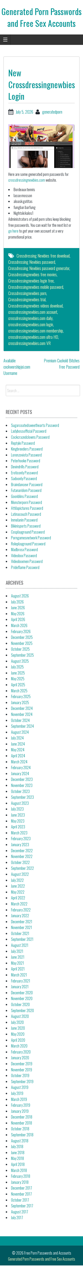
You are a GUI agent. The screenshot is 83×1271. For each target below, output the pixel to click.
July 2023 (17, 809)
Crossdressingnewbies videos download (35, 306)
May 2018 (17, 1158)
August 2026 (20, 596)
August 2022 (20, 874)
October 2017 (20, 1200)
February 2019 (20, 1105)
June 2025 (18, 673)
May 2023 (17, 821)
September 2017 (22, 1206)
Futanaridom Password (26, 490)
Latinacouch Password (26, 514)
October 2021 (20, 933)
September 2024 (22, 726)
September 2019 (22, 1081)
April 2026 (18, 619)
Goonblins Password (24, 496)
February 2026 (21, 631)
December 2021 (21, 921)
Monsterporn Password (26, 502)
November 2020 (22, 998)
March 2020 (19, 1046)
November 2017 (21, 1194)
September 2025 (22, 655)
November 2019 (21, 1069)
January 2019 (20, 1111)
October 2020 (20, 1004)
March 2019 (19, 1099)
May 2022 (17, 892)
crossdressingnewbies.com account (32, 312)
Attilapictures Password (27, 508)
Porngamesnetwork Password (31, 538)
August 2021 (19, 945)
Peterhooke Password (25, 460)
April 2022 (18, 898)
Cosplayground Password (28, 532)
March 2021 (19, 975)
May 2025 (17, 678)
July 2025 (17, 667)
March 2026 (19, 625)
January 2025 (20, 702)
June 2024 (18, 744)
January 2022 (20, 915)
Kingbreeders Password (27, 449)
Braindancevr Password (26, 484)
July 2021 (17, 951)
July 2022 (17, 880)
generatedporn (52, 112)
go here (13, 231)
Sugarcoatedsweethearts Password (35, 425)
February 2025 (21, 696)
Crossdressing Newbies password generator (38, 268)
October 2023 (20, 791)
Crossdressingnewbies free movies (32, 274)
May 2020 (17, 1034)
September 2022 (22, 868)
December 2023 (22, 779)
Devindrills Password (25, 466)
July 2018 (17, 1146)
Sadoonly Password (24, 478)
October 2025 (20, 649)
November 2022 (22, 856)
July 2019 (17, 1093)
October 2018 (20, 1128)
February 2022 (21, 910)
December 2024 (22, 708)
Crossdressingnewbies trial (27, 299)
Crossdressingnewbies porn (27, 293)
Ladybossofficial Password (28, 431)
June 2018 (17, 1152)
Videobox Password (24, 555)
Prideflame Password (25, 567)
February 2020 (21, 1052)
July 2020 (17, 1022)
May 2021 (17, 963)
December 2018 (21, 1117)
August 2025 (20, 661)
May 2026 (17, 613)
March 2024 (19, 761)
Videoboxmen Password (27, 561)
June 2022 (18, 886)
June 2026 (18, 607)
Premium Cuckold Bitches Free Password (62, 363)
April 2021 (18, 969)
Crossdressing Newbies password (31, 262)
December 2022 (22, 850)
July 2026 (17, 602)
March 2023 (19, 833)
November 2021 (21, 927)
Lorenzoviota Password (26, 455)
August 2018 (19, 1141)
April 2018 (18, 1164)
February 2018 (20, 1176)
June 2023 (18, 815)
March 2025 (19, 690)
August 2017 (19, 1212)
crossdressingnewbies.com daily (30, 318)
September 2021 (22, 939)
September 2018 (22, 1134)
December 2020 (22, 992)
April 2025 (18, 684)
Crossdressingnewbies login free (31, 281)
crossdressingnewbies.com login (30, 324)
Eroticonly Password (24, 472)
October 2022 (20, 862)
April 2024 (18, 755)
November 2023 (22, 785)
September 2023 (22, 797)
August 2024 (20, 732)
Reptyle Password (23, 443)
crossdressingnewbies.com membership (35, 331)
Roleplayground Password (28, 544)
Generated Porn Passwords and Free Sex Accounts (41, 17)
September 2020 (22, 1010)
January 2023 (20, 844)
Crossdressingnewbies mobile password (35, 287)
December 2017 (21, 1188)
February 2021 (20, 981)
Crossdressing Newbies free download (43, 256)
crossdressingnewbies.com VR (29, 343)
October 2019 (20, 1075)
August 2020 (20, 1016)
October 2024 (20, 720)
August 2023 (20, 803)
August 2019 (19, 1087)
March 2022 (19, 904)
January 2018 (20, 1182)
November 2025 (22, 643)
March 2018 (19, 1170)
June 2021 (17, 957)
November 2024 (22, 714)
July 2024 (17, 738)
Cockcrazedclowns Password (30, 437)
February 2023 (21, 838)
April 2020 (18, 1040)
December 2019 (21, 1063)
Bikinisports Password (26, 526)
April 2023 (18, 827)
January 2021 (20, 986)
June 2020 (18, 1028)
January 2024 (20, 773)
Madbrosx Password (24, 549)
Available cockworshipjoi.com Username (16, 366)
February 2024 (21, 767)
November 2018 (21, 1123)
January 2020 (20, 1057)
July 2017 (17, 1217)
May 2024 (17, 749)
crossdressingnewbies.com (26, 180)
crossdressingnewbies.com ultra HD (33, 337)
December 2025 (22, 637)
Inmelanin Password (24, 520)
